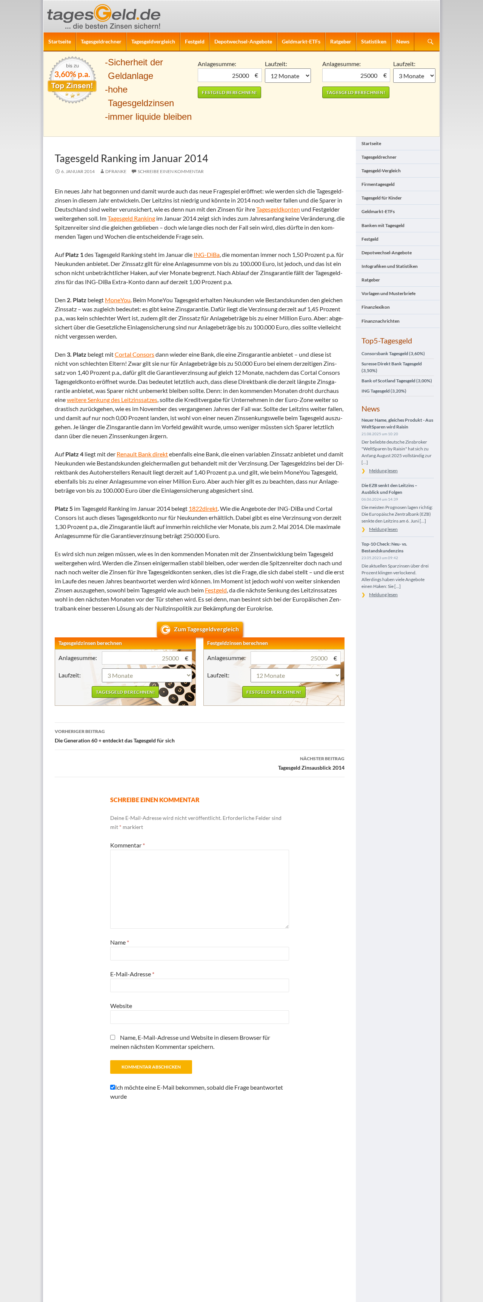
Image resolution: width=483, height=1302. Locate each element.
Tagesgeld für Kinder (381, 198)
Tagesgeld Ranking (131, 218)
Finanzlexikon (375, 307)
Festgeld (195, 41)
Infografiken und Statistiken (389, 266)
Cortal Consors (134, 354)
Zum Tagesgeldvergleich (206, 628)
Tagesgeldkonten (278, 209)
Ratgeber (340, 41)
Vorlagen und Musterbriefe (388, 293)
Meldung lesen (383, 470)
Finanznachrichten (380, 321)
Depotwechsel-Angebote (243, 41)
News (402, 41)
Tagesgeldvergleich (153, 41)
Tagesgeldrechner (101, 41)
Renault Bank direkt (142, 454)
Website (121, 1005)
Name (119, 942)
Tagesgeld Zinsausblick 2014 (311, 763)
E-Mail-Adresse (132, 973)
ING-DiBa (207, 254)
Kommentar (127, 845)
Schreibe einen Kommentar (171, 171)
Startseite (59, 41)
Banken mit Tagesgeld (383, 225)
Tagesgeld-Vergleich (381, 170)
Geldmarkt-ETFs (301, 41)
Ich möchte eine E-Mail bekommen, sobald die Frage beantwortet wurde (196, 1092)
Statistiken (373, 41)
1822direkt (203, 508)
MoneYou (118, 299)
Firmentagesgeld (378, 184)
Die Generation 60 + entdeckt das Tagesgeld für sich (115, 736)
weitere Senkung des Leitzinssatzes (112, 399)
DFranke (115, 171)
